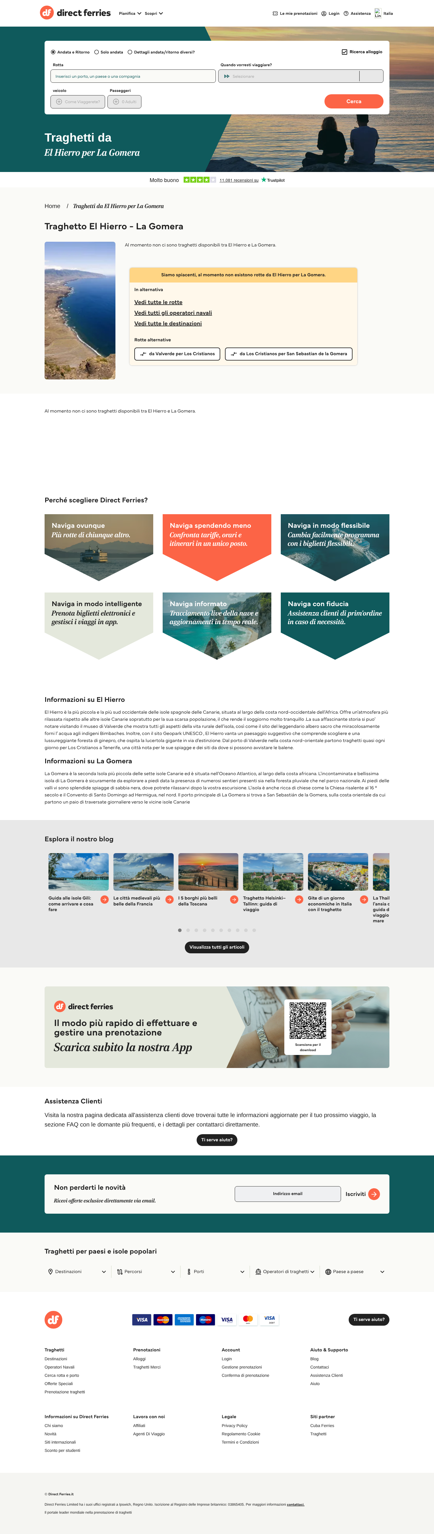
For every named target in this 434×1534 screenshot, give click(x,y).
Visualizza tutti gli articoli (217, 947)
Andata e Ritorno (73, 52)
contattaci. (296, 1505)
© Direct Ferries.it (59, 1494)
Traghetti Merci (147, 1367)
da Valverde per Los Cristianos (182, 353)
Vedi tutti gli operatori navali (173, 312)
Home (52, 206)
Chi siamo (54, 1425)
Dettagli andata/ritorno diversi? (164, 52)
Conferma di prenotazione (245, 1375)
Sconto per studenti (62, 1450)
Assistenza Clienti (326, 1375)
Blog (314, 1358)
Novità (50, 1433)
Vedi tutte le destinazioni (168, 323)
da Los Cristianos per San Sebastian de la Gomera (293, 353)
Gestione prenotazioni (242, 1367)
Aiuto (315, 1383)
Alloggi (139, 1358)
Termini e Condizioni (240, 1442)
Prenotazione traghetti (65, 1391)
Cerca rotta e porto (62, 1375)
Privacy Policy (234, 1425)
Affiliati (139, 1425)
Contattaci (319, 1367)
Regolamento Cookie (241, 1433)
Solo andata (112, 52)
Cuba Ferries (322, 1425)
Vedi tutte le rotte (158, 302)
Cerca (354, 101)
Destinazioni (56, 1358)
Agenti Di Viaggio (149, 1433)
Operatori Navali (59, 1367)
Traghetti (318, 1433)
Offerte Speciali (59, 1383)
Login (227, 1358)
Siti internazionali (60, 1442)
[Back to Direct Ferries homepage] (75, 13)
